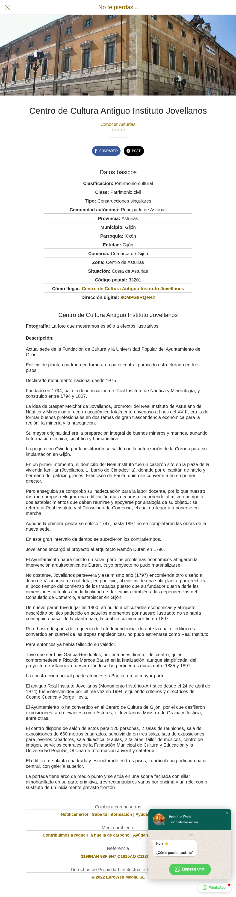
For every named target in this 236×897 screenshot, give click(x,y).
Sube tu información (112, 814)
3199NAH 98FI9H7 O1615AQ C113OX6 (118, 856)
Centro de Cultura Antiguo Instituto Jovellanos (133, 288)
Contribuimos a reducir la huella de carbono (86, 835)
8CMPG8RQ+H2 (138, 297)
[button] (227, 813)
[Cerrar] (7, 7)
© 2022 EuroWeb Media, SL (118, 877)
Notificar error (74, 814)
